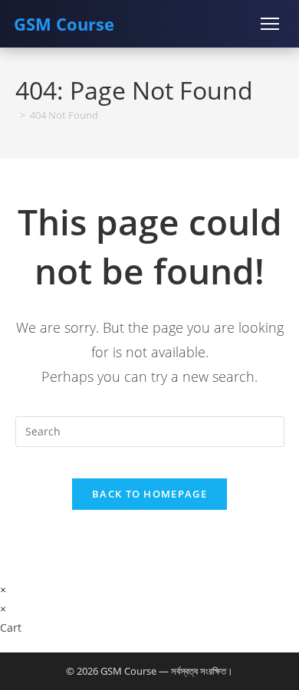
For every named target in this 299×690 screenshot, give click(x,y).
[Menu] (270, 24)
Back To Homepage (149, 494)
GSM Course (64, 23)
